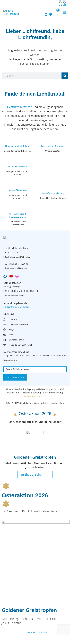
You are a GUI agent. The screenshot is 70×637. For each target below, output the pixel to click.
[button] (55, 3)
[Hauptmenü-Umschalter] (64, 12)
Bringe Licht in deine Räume (52, 198)
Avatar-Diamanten (17, 190)
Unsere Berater (52, 150)
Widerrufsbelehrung (52, 392)
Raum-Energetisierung (52, 193)
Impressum (52, 389)
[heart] (50, 12)
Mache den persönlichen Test (17, 150)
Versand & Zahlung (31, 392)
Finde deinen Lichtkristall (17, 146)
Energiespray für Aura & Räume (17, 173)
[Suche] (65, 75)
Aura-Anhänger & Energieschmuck (17, 215)
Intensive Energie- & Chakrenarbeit (17, 196)
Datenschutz (13, 392)
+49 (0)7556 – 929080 (17, 263)
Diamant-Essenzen (17, 166)
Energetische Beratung (52, 146)
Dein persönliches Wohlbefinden (17, 223)
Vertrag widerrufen (33, 396)
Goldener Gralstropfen (35, 457)
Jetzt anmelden (15, 377)
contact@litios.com (19, 268)
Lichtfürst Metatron (19, 107)
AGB (62, 389)
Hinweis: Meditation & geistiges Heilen (25, 389)
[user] (46, 12)
